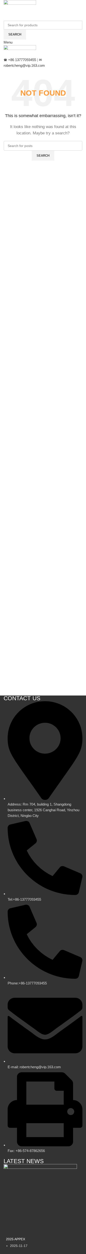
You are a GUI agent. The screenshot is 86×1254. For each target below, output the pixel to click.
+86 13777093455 (20, 60)
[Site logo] (20, 6)
